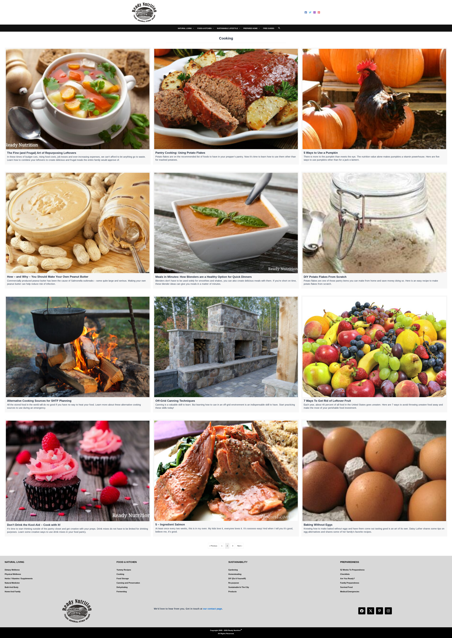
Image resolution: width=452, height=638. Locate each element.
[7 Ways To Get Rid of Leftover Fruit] (374, 354)
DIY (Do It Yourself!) (237, 579)
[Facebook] (306, 12)
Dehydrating (122, 587)
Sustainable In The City (238, 587)
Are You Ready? (347, 579)
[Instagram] (314, 12)
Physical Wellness (13, 574)
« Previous (213, 546)
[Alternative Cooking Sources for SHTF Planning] (78, 354)
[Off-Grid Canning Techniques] (226, 354)
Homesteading (234, 574)
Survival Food (346, 587)
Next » (239, 546)
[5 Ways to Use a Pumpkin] (374, 106)
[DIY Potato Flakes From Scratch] (374, 230)
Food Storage (123, 579)
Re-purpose (233, 583)
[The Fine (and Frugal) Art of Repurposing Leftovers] (78, 106)
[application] (193, 28)
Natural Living (185, 28)
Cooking (120, 574)
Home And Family (12, 592)
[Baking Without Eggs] (374, 478)
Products (232, 592)
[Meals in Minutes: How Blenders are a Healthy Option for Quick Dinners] (226, 230)
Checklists (345, 574)
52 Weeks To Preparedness (352, 570)
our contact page (212, 608)
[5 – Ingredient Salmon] (226, 478)
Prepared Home (250, 28)
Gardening (233, 570)
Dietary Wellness (12, 570)
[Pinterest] (319, 12)
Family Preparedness (349, 583)
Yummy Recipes (124, 570)
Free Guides (268, 28)
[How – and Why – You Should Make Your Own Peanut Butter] (78, 230)
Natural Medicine (12, 583)
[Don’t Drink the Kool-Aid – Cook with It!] (78, 478)
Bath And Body (11, 587)
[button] (361, 610)
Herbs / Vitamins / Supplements (19, 579)
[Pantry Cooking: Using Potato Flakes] (226, 106)
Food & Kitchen (204, 28)
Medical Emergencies (349, 592)
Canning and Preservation (128, 583)
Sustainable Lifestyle (227, 28)
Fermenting (122, 592)
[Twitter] (310, 12)
